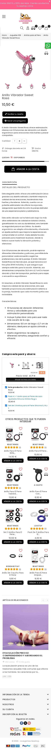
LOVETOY (38, 526)
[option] (7, 86)
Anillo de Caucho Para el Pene (13, 573)
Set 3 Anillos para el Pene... (13, 533)
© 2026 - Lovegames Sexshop (25, 741)
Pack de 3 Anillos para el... (38, 533)
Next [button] (47, 600)
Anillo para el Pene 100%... (13, 452)
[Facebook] (21, 723)
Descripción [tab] (9, 182)
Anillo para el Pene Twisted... (13, 492)
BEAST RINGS (12, 444)
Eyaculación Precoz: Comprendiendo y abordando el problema (22, 655)
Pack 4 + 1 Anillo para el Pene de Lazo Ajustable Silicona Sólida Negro (25, 397)
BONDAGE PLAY (12, 566)
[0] (46, 28)
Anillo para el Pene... (38, 451)
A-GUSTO (38, 485)
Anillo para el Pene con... (38, 492)
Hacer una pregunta (16, 121)
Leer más (7, 676)
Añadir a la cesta (27, 169)
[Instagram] (29, 723)
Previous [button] (3, 87)
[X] (25, 723)
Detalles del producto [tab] (16, 187)
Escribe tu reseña (15, 114)
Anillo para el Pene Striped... (38, 573)
